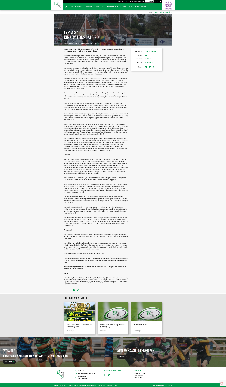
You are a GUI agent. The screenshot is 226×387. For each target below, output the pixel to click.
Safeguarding (138, 376)
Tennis (131, 7)
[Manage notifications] (221, 383)
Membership (89, 7)
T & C (115, 385)
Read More (9, 362)
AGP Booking (110, 7)
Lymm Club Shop (139, 374)
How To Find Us (139, 377)
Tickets (96, 7)
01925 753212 (82, 371)
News (71, 7)
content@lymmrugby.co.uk (86, 374)
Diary (102, 7)
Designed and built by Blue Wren (161, 385)
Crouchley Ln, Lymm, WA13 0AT (83, 377)
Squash (124, 7)
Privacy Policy (101, 385)
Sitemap (109, 385)
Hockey (137, 7)
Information (79, 7)
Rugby (117, 7)
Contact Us (144, 7)
